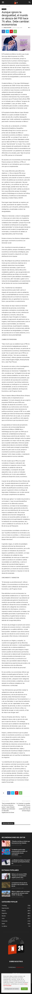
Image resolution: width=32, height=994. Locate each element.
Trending (8, 6)
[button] (3, 2)
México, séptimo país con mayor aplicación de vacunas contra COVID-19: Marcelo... (21, 893)
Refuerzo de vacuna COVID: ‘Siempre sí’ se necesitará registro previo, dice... (19, 875)
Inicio (3, 6)
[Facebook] (3, 31)
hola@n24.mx (20, 967)
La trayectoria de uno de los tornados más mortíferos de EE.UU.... (20, 884)
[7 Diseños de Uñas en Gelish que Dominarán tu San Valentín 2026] (6, 843)
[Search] (29, 2)
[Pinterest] (11, 31)
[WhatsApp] (15, 31)
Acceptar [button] (24, 988)
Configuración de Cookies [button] (12, 988)
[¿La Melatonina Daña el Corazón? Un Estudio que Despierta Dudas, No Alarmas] (6, 862)
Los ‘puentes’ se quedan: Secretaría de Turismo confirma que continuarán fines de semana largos (23, 807)
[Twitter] (7, 31)
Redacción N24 (7, 27)
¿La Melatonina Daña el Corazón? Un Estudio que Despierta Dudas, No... (21, 861)
